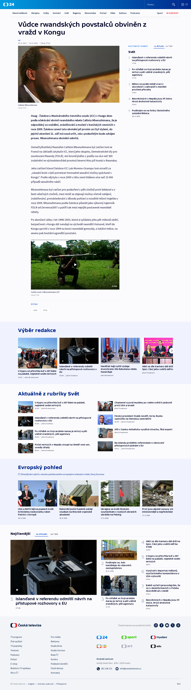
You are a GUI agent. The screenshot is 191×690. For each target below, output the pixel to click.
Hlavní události (19, 13)
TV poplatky (16, 645)
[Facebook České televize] (161, 625)
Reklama (55, 641)
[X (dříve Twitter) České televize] (172, 625)
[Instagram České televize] (156, 625)
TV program (16, 637)
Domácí (57, 13)
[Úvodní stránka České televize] (26, 625)
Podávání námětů (59, 663)
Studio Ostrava (58, 650)
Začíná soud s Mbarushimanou (44, 292)
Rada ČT (55, 654)
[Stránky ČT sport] (129, 637)
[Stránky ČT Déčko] (102, 646)
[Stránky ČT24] (102, 637)
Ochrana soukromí (45, 684)
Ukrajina (35, 13)
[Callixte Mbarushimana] (68, 74)
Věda (112, 13)
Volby (46, 13)
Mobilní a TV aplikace (20, 668)
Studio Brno (56, 645)
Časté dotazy (57, 668)
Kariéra (54, 659)
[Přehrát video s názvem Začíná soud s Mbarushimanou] (75, 264)
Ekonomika (90, 13)
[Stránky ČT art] (127, 646)
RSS (179, 684)
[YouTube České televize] (167, 625)
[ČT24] (8, 4)
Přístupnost (61, 684)
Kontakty (55, 672)
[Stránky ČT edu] (156, 646)
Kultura (123, 13)
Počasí (103, 13)
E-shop (13, 663)
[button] (75, 265)
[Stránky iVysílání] (159, 637)
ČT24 (45, 310)
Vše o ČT (14, 672)
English (31, 684)
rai (19, 40)
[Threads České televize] (178, 625)
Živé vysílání (16, 641)
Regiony (77, 13)
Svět (66, 13)
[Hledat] (173, 4)
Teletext (14, 650)
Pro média (56, 637)
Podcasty (135, 13)
